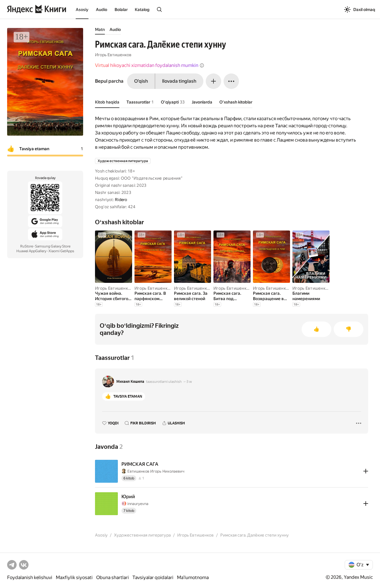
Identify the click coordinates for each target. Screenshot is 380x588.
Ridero (121, 199)
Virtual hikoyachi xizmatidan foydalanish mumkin (146, 65)
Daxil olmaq (364, 9)
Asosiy (82, 9)
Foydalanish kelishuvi (29, 577)
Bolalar (121, 9)
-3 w (188, 382)
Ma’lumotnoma (193, 577)
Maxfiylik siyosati (74, 577)
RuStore (26, 246)
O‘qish (141, 81)
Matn (100, 29)
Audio (101, 9)
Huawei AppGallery (31, 251)
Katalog (142, 9)
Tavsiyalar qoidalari (152, 577)
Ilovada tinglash (179, 81)
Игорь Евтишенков (113, 54)
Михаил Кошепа (130, 382)
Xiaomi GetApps (61, 251)
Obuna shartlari (112, 577)
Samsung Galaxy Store (52, 246)
